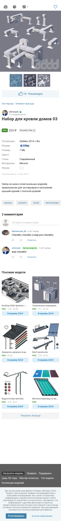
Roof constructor (40, 352)
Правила (31, 473)
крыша (8, 202)
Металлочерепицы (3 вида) (45, 398)
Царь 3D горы (9, 478)
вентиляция (52, 202)
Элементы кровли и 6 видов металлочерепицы (15, 352)
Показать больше (30, 415)
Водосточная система (13, 398)
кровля (22, 202)
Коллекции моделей (13, 482)
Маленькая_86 (19, 231)
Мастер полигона (29, 478)
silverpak (16, 248)
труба (36, 202)
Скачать (40, 265)
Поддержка (45, 473)
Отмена (21, 265)
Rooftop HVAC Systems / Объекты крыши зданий (15, 305)
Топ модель (47, 478)
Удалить (40, 265)
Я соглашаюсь (16, 515)
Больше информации (42, 516)
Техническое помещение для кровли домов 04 (45, 305)
